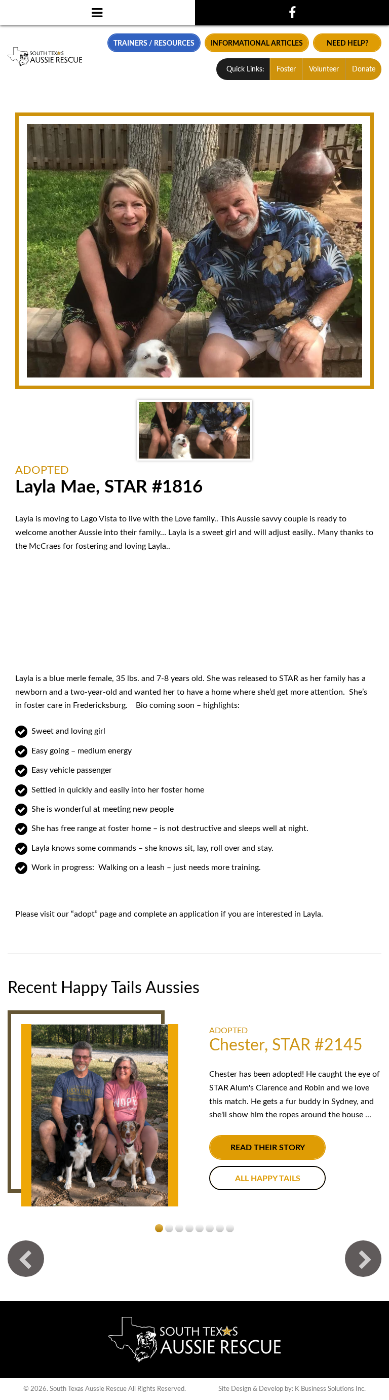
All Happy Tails (267, 1179)
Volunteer (324, 69)
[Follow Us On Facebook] (292, 12)
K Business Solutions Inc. (330, 1388)
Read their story (267, 1148)
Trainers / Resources (153, 43)
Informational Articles (257, 43)
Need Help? (347, 43)
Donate (363, 69)
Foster (286, 69)
